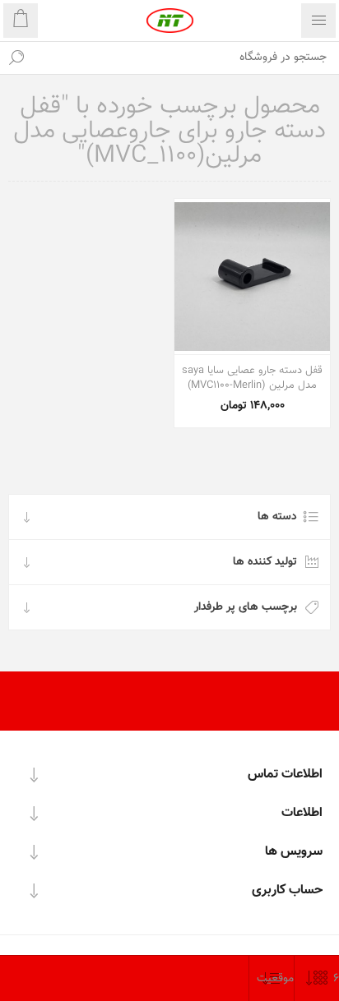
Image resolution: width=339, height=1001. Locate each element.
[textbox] (186, 57)
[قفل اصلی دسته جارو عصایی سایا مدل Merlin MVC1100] (252, 276)
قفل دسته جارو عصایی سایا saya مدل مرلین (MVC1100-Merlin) (252, 378)
